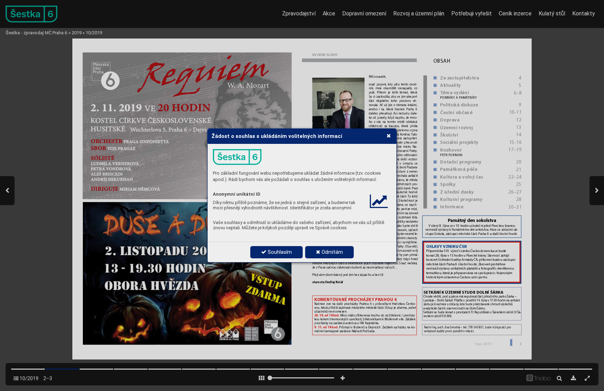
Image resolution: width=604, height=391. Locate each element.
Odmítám (331, 252)
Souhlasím (279, 252)
